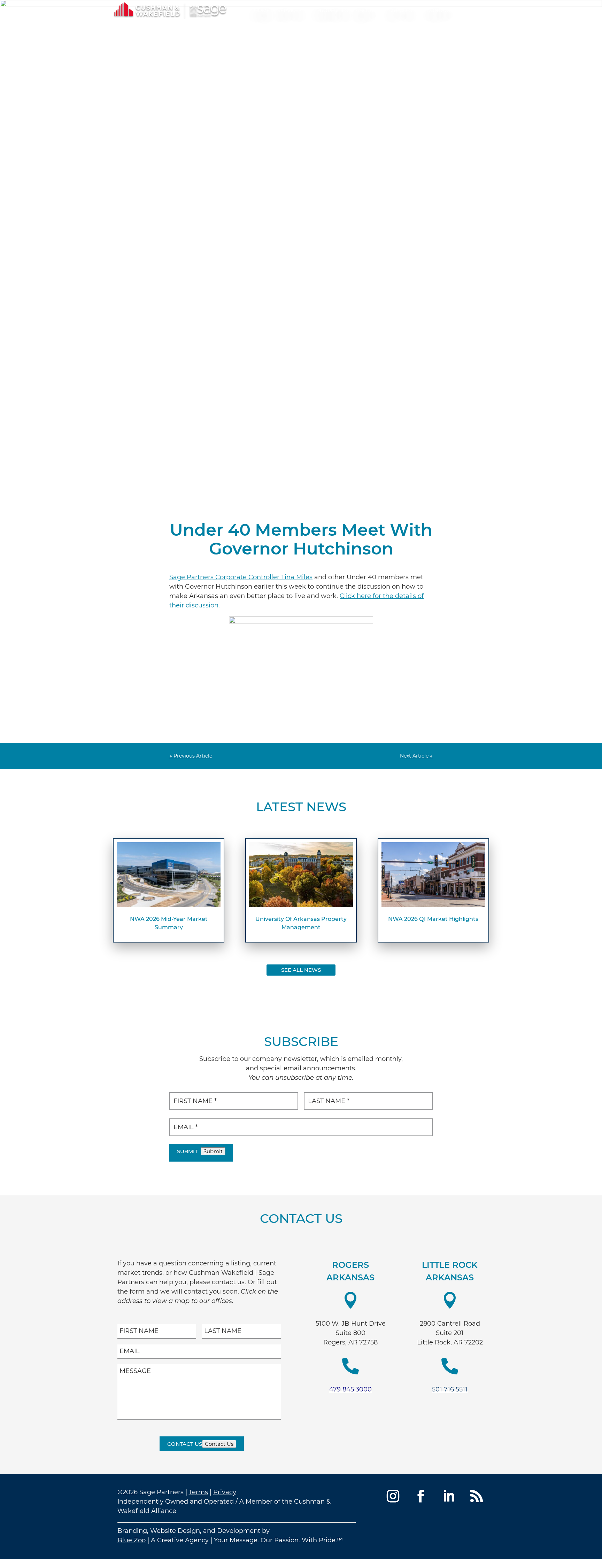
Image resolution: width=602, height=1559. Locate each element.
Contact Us (184, 1443)
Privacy (224, 1492)
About (365, 10)
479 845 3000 (350, 1389)
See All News (301, 970)
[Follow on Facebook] (420, 1495)
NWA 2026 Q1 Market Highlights (433, 919)
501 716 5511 (450, 1389)
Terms (198, 1492)
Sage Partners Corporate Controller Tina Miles (240, 577)
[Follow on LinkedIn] (448, 1495)
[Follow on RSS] (476, 1495)
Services (289, 10)
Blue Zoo (131, 1540)
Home (262, 10)
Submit (187, 1151)
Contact (439, 10)
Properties (332, 10)
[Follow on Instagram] (393, 1495)
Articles (400, 10)
